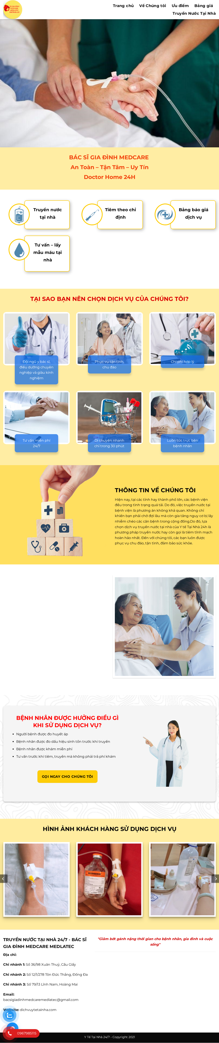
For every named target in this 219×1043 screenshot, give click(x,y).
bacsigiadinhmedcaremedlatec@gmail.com (40, 1000)
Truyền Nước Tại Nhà (194, 13)
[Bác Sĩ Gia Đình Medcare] (35, 9)
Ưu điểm (180, 5)
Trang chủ (123, 5)
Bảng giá (203, 5)
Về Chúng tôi (152, 5)
